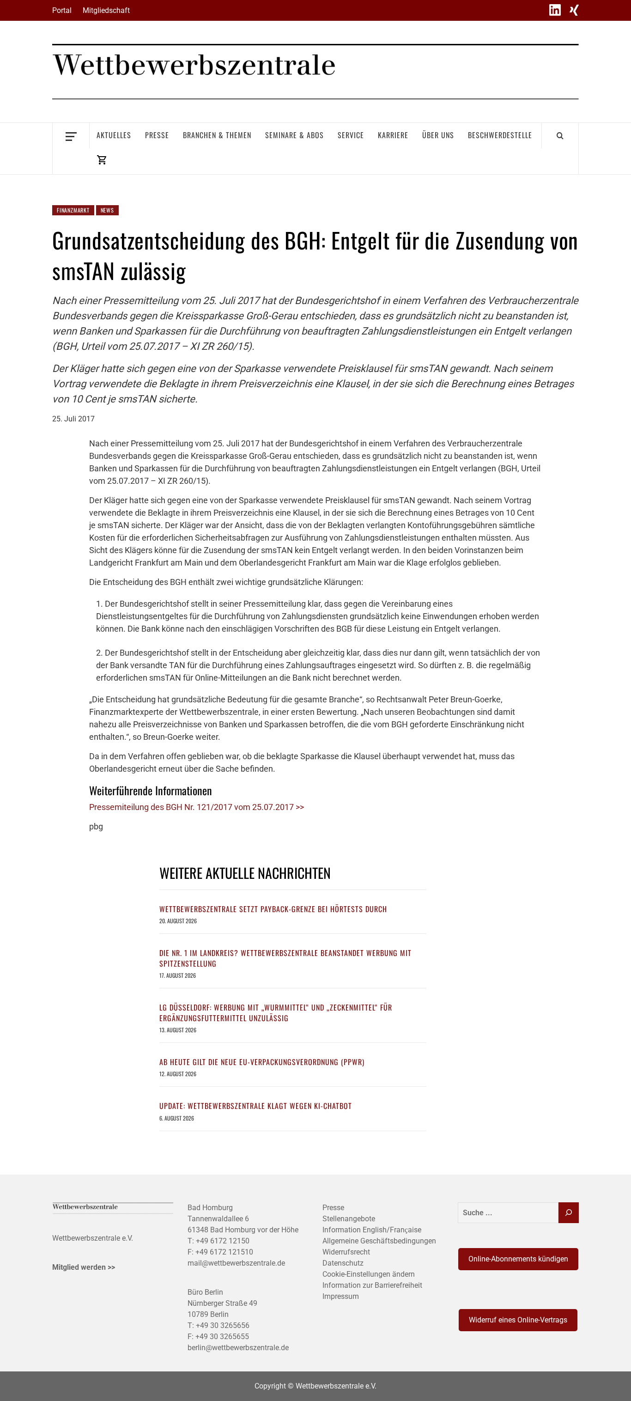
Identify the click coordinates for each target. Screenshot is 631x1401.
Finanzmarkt (73, 210)
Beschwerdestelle (500, 134)
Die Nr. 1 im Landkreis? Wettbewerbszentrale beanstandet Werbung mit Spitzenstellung (285, 958)
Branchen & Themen (217, 134)
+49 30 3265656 (222, 1325)
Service (351, 134)
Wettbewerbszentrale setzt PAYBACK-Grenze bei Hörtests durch (273, 908)
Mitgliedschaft (106, 10)
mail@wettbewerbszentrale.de (236, 1263)
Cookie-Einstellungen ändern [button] (368, 1274)
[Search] (560, 135)
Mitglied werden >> (83, 1267)
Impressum (340, 1296)
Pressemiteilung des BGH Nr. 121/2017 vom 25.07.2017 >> (196, 807)
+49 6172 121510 (224, 1252)
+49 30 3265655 (222, 1336)
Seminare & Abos (294, 134)
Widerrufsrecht (346, 1252)
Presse (157, 134)
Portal (62, 10)
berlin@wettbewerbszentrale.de (238, 1347)
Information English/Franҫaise (371, 1229)
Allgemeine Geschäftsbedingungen (379, 1241)
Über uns (438, 134)
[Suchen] (568, 1212)
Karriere (393, 134)
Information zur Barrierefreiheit (372, 1285)
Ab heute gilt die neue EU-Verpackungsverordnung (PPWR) (261, 1061)
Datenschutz (343, 1263)
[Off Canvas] (71, 135)
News (107, 210)
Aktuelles (114, 134)
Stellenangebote (348, 1218)
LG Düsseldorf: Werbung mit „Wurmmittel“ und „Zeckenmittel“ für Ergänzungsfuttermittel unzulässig (275, 1012)
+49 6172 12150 (222, 1241)
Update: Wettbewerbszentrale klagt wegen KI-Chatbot (255, 1105)
